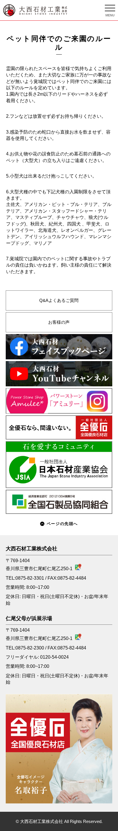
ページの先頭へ (62, 523)
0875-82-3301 (29, 578)
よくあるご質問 (58, 300)
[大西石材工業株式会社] (35, 10)
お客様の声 (59, 322)
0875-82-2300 (29, 647)
